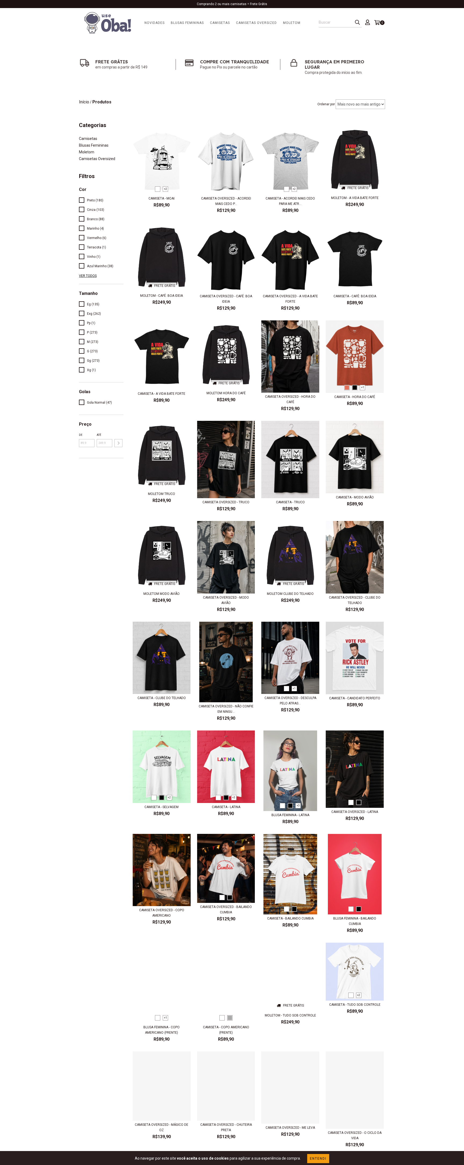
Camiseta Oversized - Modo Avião (226, 600)
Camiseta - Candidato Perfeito (354, 698)
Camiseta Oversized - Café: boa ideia (226, 298)
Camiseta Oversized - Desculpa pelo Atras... (290, 700)
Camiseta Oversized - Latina (354, 812)
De (80, 434)
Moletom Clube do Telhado (290, 594)
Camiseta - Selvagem (161, 807)
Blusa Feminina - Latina (290, 815)
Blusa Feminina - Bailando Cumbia (354, 921)
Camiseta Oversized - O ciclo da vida (355, 1135)
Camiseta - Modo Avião (355, 497)
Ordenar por (326, 104)
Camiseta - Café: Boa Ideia (355, 296)
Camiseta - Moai (161, 198)
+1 (362, 387)
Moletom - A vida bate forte (355, 198)
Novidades (154, 23)
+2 (165, 188)
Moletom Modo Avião (161, 594)
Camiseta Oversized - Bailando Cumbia (226, 909)
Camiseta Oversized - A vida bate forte (290, 298)
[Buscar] (357, 22)
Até (99, 434)
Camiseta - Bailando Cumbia (290, 918)
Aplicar (118, 443)
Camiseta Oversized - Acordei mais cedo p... (226, 201)
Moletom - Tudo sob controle (290, 1015)
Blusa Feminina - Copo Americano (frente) (161, 1029)
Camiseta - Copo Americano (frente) (226, 1029)
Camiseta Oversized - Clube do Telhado (354, 600)
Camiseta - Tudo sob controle (354, 1005)
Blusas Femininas (187, 23)
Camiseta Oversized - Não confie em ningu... (226, 709)
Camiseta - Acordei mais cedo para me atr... (290, 201)
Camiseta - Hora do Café (354, 397)
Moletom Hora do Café (226, 393)
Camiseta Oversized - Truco (225, 502)
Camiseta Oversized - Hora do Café (290, 399)
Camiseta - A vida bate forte (161, 394)
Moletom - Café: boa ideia (161, 296)
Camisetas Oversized (256, 23)
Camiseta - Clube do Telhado (161, 698)
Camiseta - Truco (290, 502)
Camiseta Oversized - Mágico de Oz (161, 1127)
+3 (233, 797)
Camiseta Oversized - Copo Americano (161, 912)
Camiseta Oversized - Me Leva (290, 1128)
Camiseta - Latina (226, 807)
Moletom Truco (161, 494)
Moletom (291, 23)
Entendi (318, 1158)
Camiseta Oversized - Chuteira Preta (226, 1127)
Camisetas (220, 23)
